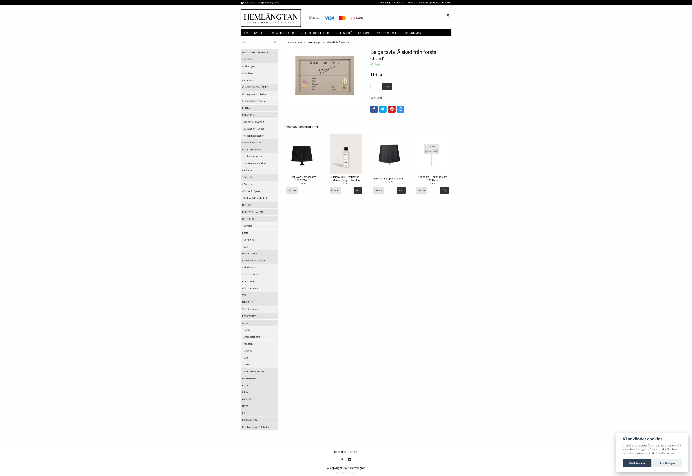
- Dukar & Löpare (251, 191)
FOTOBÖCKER (249, 253)
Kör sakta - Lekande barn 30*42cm (432, 178)
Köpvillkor (340, 452)
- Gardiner (247, 184)
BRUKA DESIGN (250, 420)
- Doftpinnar (248, 239)
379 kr (389, 181)
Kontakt (352, 452)
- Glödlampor (249, 267)
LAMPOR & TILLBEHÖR (254, 260)
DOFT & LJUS (248, 219)
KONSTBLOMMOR (251, 149)
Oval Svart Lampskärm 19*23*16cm (303, 178)
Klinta (245, 232)
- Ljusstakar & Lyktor (253, 128)
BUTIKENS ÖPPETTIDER (314, 33)
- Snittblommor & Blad (254, 163)
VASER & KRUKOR (251, 142)
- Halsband (248, 73)
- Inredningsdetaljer (253, 135)
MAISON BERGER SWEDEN (256, 52)
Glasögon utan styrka (254, 94)
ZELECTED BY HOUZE (253, 371)
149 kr (432, 183)
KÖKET (245, 385)
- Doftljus (247, 225)
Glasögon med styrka (254, 101)
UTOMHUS (248, 302)
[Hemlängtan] (271, 17)
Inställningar (667, 463)
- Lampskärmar (250, 274)
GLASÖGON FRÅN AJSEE (255, 87)
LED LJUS (246, 205)
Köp (387, 86)
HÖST (245, 406)
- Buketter (247, 170)
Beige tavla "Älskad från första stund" (333, 42)
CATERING (364, 33)
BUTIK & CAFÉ (343, 33)
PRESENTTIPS (249, 316)
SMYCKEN (247, 59)
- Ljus (245, 246)
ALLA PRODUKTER (283, 33)
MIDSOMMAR (413, 33)
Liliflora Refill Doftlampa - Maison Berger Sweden (346, 178)
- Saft (245, 357)
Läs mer (292, 190)
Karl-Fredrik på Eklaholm (255, 427)
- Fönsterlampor (251, 288)
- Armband (248, 80)
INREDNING (248, 114)
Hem (290, 42)
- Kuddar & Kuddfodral (254, 198)
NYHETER (259, 33)
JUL (243, 413)
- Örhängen (248, 66)
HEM (245, 33)
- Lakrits (246, 364)
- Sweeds (247, 350)
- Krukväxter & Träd (252, 156)
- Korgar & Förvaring (253, 121)
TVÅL (245, 295)
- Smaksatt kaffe (251, 336)
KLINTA (246, 108)
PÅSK (245, 392)
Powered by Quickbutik (346, 473)
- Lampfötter (249, 281)
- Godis (246, 330)
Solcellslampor (250, 309)
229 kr (346, 183)
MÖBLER (246, 399)
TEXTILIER (247, 177)
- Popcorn (247, 343)
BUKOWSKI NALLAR (252, 211)
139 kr (303, 183)
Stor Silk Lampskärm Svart (389, 178)
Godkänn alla (637, 463)
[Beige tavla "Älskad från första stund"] (326, 77)
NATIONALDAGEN (387, 33)
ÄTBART (246, 322)
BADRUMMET (249, 378)
